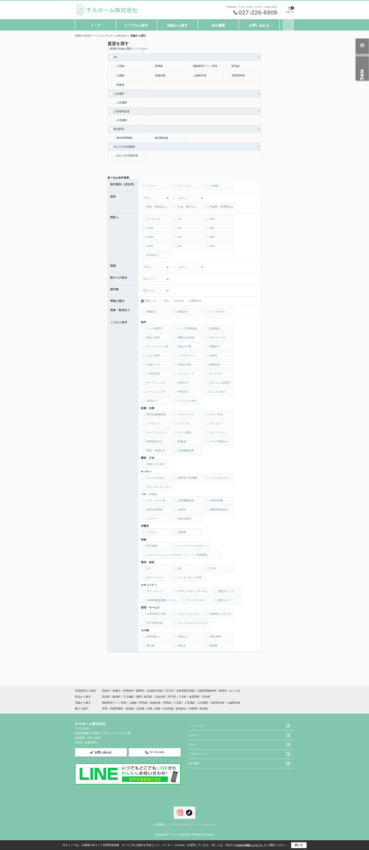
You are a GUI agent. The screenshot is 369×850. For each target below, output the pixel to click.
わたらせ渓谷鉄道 (127, 155)
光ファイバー (155, 577)
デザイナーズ (217, 337)
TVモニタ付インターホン (193, 591)
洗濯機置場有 (186, 450)
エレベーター (217, 432)
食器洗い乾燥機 (187, 477)
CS (148, 568)
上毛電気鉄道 (121, 111)
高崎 (149, 708)
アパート (152, 185)
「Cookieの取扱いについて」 (248, 845)
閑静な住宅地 (186, 337)
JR (115, 57)
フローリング (186, 414)
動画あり (183, 311)
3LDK (150, 246)
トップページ (196, 725)
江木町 (183, 696)
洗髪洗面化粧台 (218, 509)
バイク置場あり (218, 441)
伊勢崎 (193, 708)
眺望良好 (214, 364)
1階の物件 (215, 636)
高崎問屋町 (116, 708)
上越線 (120, 75)
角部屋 (213, 645)
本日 (166, 300)
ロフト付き (216, 414)
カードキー (216, 373)
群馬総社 (181, 708)
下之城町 (129, 696)
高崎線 (159, 65)
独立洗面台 (184, 518)
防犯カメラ (224, 600)
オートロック (155, 591)
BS (179, 568)
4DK (211, 246)
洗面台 (182, 509)
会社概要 (218, 25)
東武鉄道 (118, 128)
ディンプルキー (195, 600)
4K (179, 246)
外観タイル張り (156, 464)
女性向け (152, 400)
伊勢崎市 (128, 690)
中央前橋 (168, 708)
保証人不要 (184, 346)
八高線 (120, 65)
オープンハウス (156, 382)
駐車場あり (153, 636)
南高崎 (204, 708)
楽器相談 (214, 328)
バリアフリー (186, 355)
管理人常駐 (184, 364)
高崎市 (106, 690)
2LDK (150, 236)
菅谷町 (206, 696)
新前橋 (130, 708)
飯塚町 (116, 696)
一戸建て (214, 185)
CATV (212, 568)
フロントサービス (188, 613)
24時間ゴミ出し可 (220, 613)
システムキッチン (220, 477)
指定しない (151, 300)
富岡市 (223, 690)
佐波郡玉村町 (155, 690)
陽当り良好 (153, 337)
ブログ (192, 744)
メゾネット (153, 423)
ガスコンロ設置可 (220, 382)
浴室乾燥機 (216, 500)
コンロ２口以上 (156, 477)
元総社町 (160, 696)
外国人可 (183, 382)
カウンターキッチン (159, 486)
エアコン (152, 532)
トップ (95, 25)
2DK (211, 227)
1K (179, 218)
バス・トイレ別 (156, 500)
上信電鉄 (118, 93)
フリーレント (186, 373)
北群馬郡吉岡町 (185, 690)
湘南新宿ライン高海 (205, 65)
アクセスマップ (197, 753)
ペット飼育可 (155, 328)
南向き (182, 645)
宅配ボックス (226, 591)
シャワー (152, 518)
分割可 (213, 355)
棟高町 (148, 696)
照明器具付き (155, 441)
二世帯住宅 (153, 373)
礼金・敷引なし (187, 206)
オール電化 (184, 432)
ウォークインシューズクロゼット (167, 554)
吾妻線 (120, 84)
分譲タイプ (153, 364)
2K (179, 227)
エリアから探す (136, 25)
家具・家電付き (156, 450)
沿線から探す (177, 25)
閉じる (299, 845)
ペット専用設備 (187, 328)
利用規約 (160, 824)
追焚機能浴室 (186, 500)
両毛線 (235, 65)
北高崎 (140, 708)
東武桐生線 (161, 137)
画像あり (152, 311)
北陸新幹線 (238, 75)
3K (179, 236)
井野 (104, 708)
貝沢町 (106, 696)
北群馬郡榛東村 (206, 690)
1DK (211, 218)
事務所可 (214, 346)
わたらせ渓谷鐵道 (124, 146)
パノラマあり (217, 311)
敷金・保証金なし (157, 206)
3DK (211, 236)
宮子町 (172, 696)
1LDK (150, 227)
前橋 (157, 708)
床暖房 (182, 532)
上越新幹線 (199, 75)
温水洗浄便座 (155, 509)
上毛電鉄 (121, 120)
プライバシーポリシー (183, 824)
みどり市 (234, 690)
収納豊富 (202, 554)
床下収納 (152, 545)
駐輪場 (182, 441)
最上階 (151, 645)
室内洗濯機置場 (156, 414)
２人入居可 (153, 355)
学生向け (183, 391)
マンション (184, 185)
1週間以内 (195, 300)
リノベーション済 (157, 346)
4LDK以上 (153, 255)
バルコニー (216, 423)
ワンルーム (153, 218)
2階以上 (183, 636)
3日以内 (179, 300)
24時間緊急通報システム (162, 600)
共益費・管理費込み (221, 206)
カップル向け (217, 391)
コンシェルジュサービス (193, 622)
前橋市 (116, 690)
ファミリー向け (187, 400)
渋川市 (169, 690)
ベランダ (183, 423)
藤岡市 (140, 690)
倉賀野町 (195, 696)
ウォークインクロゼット (193, 545)
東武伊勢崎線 (124, 137)
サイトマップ (208, 824)
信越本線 (160, 75)
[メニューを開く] (288, 25)
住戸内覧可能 (155, 622)
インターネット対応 (190, 577)
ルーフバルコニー (157, 432)
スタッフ (193, 735)
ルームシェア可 (156, 391)
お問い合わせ (259, 25)
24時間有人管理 (156, 613)
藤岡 (139, 696)
